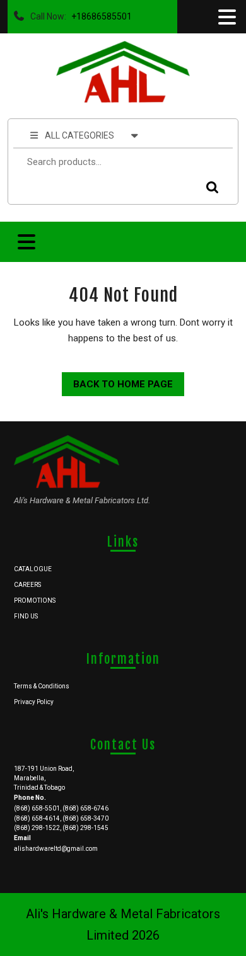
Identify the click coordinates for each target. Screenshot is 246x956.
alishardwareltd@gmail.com (56, 848)
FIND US (26, 616)
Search (209, 187)
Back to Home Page (117, 381)
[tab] (225, 17)
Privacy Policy (34, 701)
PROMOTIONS (35, 600)
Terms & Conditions (41, 686)
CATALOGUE (33, 569)
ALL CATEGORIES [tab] (79, 135)
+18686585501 (99, 13)
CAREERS (27, 584)
